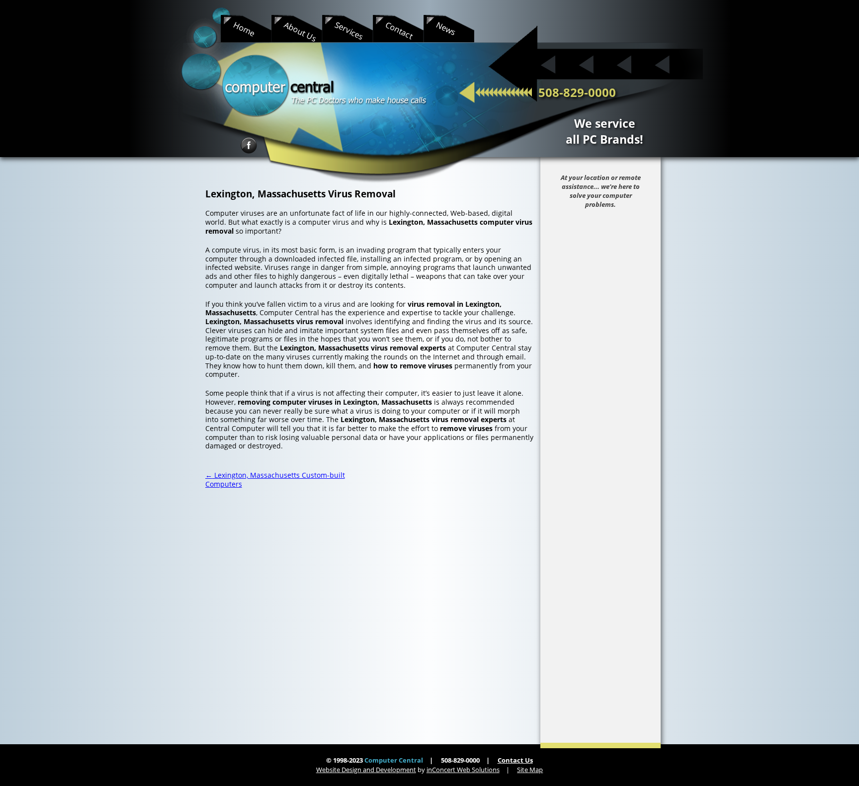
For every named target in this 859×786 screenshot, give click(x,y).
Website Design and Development (366, 769)
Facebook (249, 145)
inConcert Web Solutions (463, 769)
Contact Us (515, 760)
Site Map (530, 769)
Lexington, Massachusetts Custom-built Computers (275, 479)
